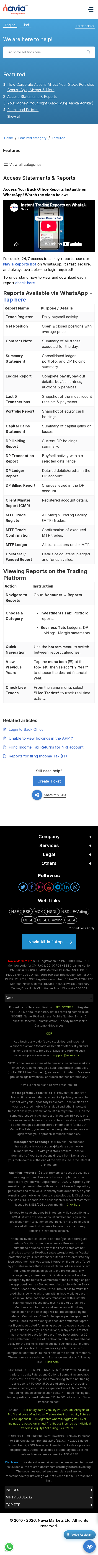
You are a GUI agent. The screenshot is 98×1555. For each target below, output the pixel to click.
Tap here (14, 299)
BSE (26, 911)
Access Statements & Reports (32, 96)
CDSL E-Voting (49, 920)
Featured (58, 138)
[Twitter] (23, 887)
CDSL (28, 920)
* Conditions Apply (82, 928)
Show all (13, 116)
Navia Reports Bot (19, 264)
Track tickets (85, 26)
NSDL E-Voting (74, 911)
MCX (38, 911)
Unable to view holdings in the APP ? (41, 738)
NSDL (52, 911)
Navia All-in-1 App (45, 941)
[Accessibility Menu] (89, 1546)
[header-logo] (27, 9)
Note (9, 998)
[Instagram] (40, 887)
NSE (15, 911)
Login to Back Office (26, 729)
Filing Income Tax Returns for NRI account (46, 747)
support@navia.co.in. (67, 1055)
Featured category (32, 138)
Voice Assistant (81, 1534)
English (10, 25)
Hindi (25, 25)
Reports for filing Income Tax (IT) (38, 756)
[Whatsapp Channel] (75, 887)
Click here (73, 1204)
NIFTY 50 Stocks (19, 1497)
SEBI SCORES (64, 1007)
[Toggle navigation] (90, 9)
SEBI (71, 920)
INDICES (12, 1490)
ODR (49, 1033)
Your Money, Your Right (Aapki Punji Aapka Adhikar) (50, 103)
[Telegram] (58, 887)
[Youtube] (49, 887)
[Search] (88, 52)
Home (8, 138)
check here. (25, 283)
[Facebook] (32, 887)
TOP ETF (13, 1505)
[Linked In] (66, 887)
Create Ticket (49, 781)
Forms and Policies (23, 109)
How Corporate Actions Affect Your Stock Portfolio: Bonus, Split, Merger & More (50, 87)
